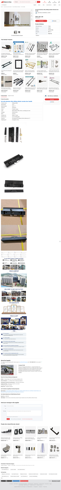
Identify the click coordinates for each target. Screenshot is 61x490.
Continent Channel (41, 483)
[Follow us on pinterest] (58, 480)
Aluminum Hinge (10, 391)
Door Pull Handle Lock (24, 476)
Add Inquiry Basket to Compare (17, 35)
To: (5, 408)
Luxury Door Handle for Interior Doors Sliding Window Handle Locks (42, 71)
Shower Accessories (20, 391)
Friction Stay (15, 391)
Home (2, 6)
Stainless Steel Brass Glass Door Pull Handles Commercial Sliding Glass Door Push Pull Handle (30, 88)
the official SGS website (23, 362)
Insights (51, 483)
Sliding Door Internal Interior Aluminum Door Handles (17, 88)
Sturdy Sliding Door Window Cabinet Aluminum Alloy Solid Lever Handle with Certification (42, 88)
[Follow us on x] (54, 480)
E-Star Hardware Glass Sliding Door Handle (6, 71)
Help (43, 4)
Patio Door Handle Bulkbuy (33, 476)
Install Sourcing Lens (25, 480)
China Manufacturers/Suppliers (23, 483)
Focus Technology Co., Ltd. (23, 486)
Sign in (59, 2)
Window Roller (25, 390)
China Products (16, 483)
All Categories (4, 4)
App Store (3, 480)
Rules (59, 4)
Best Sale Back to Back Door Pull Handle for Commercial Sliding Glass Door (54, 88)
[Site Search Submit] (38, 2)
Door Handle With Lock (5, 469)
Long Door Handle (13, 469)
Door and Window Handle (32, 390)
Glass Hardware (8, 390)
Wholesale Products (30, 483)
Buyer (39, 4)
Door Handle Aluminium (21, 469)
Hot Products (11, 483)
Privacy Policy (45, 486)
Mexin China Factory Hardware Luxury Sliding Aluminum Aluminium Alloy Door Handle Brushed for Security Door (6, 88)
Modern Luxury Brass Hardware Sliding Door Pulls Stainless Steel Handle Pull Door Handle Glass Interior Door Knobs (30, 71)
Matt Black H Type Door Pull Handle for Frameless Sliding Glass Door (30, 54)
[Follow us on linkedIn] (59, 480)
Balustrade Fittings (4, 391)
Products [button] (16, 1)
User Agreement (36, 486)
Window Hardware (14, 390)
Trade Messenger (16, 480)
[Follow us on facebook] (52, 480)
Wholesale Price (36, 483)
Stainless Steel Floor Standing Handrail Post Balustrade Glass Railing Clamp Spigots (54, 456)
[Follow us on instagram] (55, 480)
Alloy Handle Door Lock (5, 476)
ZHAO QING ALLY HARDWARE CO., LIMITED (44, 12)
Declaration (40, 486)
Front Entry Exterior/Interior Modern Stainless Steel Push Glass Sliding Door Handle (18, 71)
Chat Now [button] (54, 20)
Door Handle (23, 6)
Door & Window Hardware (16, 6)
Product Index (47, 483)
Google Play (9, 480)
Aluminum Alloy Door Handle (15, 476)
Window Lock (38, 390)
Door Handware (20, 390)
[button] (35, 1)
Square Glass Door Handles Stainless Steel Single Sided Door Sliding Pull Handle (42, 54)
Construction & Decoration (8, 6)
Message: (4, 411)
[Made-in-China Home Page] (6, 2)
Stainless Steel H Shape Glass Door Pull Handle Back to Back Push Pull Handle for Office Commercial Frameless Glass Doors (54, 71)
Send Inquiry (41, 20)
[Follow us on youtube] (56, 480)
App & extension (49, 4)
